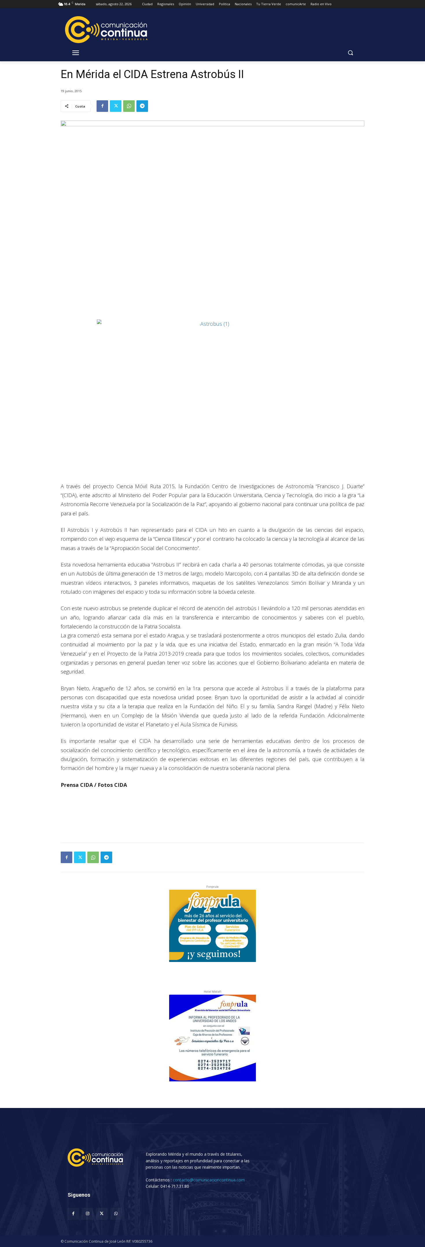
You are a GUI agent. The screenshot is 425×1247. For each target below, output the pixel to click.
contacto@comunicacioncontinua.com (209, 1180)
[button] (350, 53)
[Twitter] (115, 106)
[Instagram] (87, 1213)
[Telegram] (142, 106)
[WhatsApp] (129, 106)
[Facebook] (102, 106)
